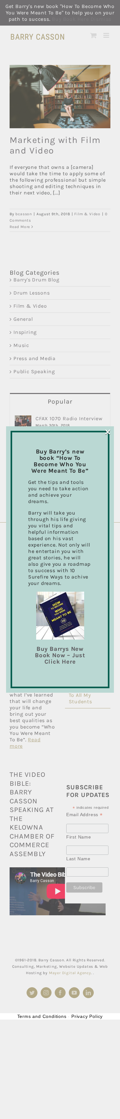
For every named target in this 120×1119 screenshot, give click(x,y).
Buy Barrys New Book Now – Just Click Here (60, 655)
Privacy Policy (87, 1016)
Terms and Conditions (42, 1016)
